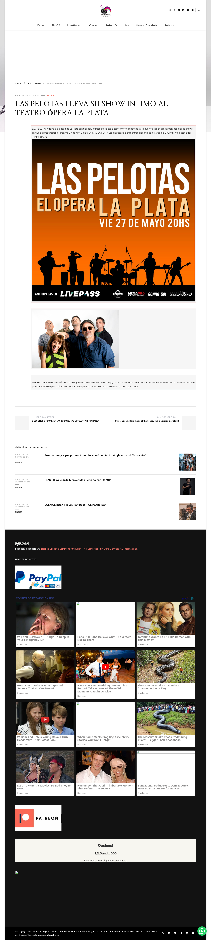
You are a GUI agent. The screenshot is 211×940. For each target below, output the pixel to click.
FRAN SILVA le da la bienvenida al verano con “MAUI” (77, 480)
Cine (126, 25)
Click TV (56, 25)
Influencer (93, 25)
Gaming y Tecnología (146, 25)
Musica (40, 25)
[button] (202, 931)
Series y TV (111, 25)
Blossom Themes (27, 935)
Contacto (169, 25)
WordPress (53, 935)
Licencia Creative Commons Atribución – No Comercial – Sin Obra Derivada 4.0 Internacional (89, 548)
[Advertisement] (105, 54)
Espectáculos (73, 25)
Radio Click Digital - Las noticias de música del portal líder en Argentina (66, 931)
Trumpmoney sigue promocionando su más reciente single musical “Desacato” (95, 455)
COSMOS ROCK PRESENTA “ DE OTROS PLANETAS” (75, 505)
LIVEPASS (170, 132)
